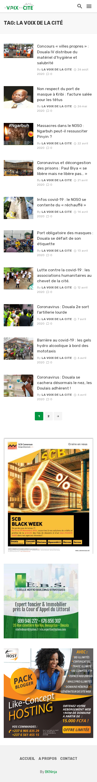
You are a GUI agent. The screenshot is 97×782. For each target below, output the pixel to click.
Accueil (27, 759)
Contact (68, 759)
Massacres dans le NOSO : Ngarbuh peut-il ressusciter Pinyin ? (62, 131)
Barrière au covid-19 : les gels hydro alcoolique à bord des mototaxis (64, 345)
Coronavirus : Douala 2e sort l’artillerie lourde (63, 309)
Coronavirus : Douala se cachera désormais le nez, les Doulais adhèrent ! (64, 383)
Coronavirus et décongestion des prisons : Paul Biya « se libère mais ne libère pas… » (64, 168)
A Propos (48, 759)
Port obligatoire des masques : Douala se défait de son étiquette (65, 238)
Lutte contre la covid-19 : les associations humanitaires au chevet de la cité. (64, 275)
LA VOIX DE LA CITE (57, 69)
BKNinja (51, 772)
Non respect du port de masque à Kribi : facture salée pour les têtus (64, 94)
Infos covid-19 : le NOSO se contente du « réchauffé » (61, 202)
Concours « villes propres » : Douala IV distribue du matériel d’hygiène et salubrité (63, 54)
